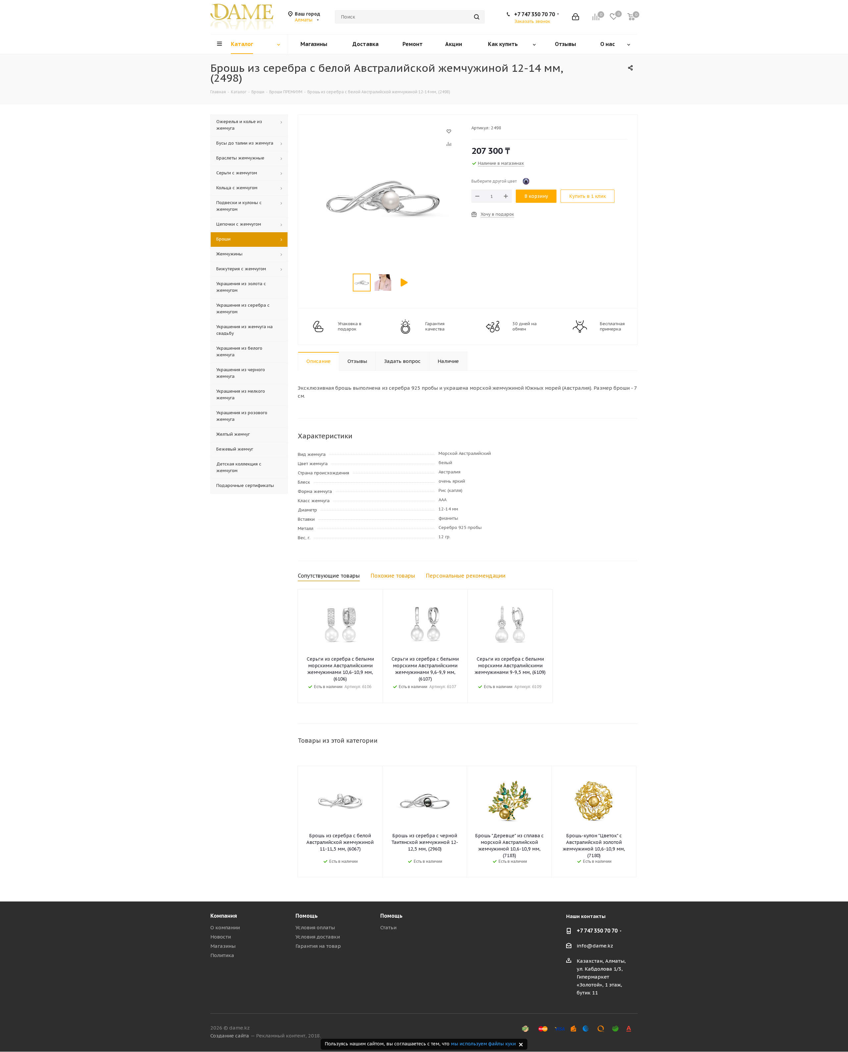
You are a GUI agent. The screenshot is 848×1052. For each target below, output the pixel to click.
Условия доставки (317, 937)
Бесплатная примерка (612, 326)
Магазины (223, 946)
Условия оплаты (315, 927)
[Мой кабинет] (575, 17)
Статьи (388, 927)
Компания (223, 915)
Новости (220, 937)
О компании (225, 927)
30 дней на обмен (524, 326)
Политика (222, 955)
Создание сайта (229, 1035)
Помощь (306, 915)
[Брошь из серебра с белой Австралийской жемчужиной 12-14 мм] (383, 134)
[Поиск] (477, 16)
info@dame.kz (595, 945)
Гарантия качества (435, 326)
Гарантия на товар (318, 946)
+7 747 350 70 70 (534, 14)
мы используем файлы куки (483, 1044)
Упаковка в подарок (349, 326)
